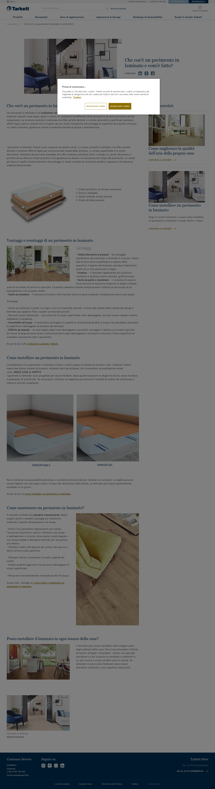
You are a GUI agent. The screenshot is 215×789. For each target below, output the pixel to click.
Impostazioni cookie (96, 106)
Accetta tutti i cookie (120, 106)
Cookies (77, 97)
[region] (108, 96)
